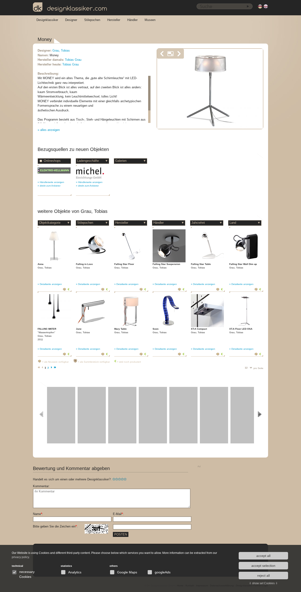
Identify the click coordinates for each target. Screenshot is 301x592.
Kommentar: (41, 486)
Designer (71, 20)
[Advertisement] (233, 498)
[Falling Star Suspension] (169, 261)
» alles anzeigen (49, 130)
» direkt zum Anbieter (49, 185)
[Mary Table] (130, 326)
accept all (263, 556)
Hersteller (113, 20)
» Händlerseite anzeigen (51, 182)
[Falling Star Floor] (130, 261)
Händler (132, 20)
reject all (263, 575)
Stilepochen (92, 20)
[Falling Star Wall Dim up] (245, 261)
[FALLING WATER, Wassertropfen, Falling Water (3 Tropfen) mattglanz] (54, 319)
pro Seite (258, 368)
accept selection (263, 566)
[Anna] (54, 261)
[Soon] (169, 326)
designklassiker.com (77, 8)
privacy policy (20, 557)
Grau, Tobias (61, 50)
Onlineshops (52, 160)
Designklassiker (47, 20)
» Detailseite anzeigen (50, 284)
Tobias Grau (73, 59)
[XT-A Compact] (207, 326)
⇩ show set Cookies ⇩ (263, 583)
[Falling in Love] (92, 261)
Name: (38, 514)
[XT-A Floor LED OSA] (245, 326)
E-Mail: (118, 514)
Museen (150, 20)
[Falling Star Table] (207, 261)
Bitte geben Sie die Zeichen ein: (55, 526)
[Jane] (92, 326)
